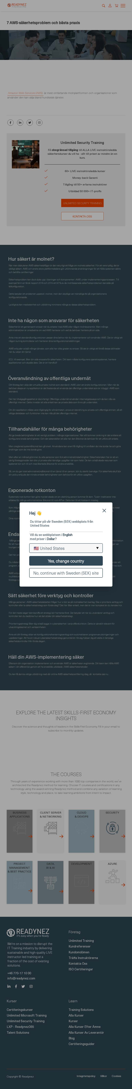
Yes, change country (66, 561)
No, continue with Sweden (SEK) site (66, 573)
